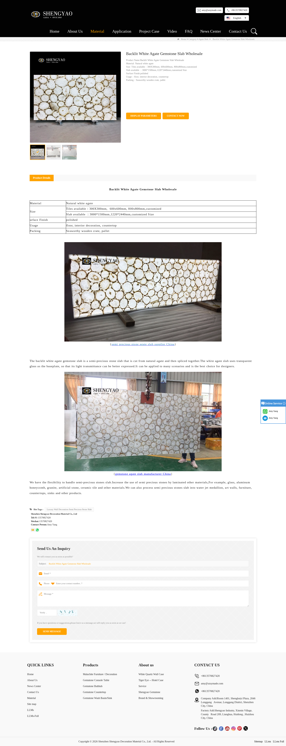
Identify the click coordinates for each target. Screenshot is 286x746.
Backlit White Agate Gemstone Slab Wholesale (70, 563)
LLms (268, 741)
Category (192, 39)
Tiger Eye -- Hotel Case (151, 680)
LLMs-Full (33, 716)
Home (54, 31)
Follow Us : (203, 728)
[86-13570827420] (37, 530)
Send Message (52, 631)
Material (97, 31)
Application (121, 31)
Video (172, 31)
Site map (31, 704)
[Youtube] (227, 728)
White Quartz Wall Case (151, 674)
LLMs (30, 710)
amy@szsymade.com (211, 10)
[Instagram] (233, 728)
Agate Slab (203, 39)
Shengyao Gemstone (149, 692)
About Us (75, 31)
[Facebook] (221, 728)
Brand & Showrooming (151, 698)
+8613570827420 (239, 10)
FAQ (188, 31)
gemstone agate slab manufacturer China (143, 474)
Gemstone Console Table (96, 680)
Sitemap (258, 741)
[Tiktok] (215, 728)
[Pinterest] (239, 728)
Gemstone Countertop (94, 692)
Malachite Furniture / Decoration (100, 674)
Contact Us (238, 31)
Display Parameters (143, 116)
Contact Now (176, 116)
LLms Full (278, 741)
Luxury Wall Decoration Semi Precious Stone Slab (69, 509)
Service (142, 686)
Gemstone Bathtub (92, 686)
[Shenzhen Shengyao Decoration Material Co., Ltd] (52, 14)
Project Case (149, 31)
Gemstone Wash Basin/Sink (97, 698)
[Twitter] (245, 728)
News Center (210, 31)
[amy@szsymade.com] (33, 530)
